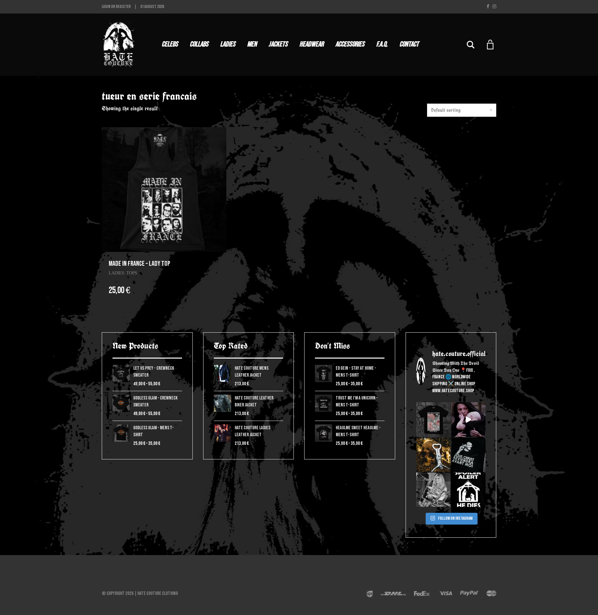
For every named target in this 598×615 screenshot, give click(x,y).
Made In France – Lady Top (139, 264)
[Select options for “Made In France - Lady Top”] (217, 263)
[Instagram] (494, 6)
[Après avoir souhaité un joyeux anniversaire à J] (468, 455)
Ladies (227, 44)
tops (131, 272)
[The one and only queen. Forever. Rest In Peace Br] (433, 490)
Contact (409, 44)
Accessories (349, 44)
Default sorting (446, 110)
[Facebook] (488, 6)
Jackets (278, 44)
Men (252, 44)
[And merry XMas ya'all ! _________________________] (468, 490)
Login (106, 6)
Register (123, 6)
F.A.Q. (382, 44)
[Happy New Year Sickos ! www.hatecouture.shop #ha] (468, 419)
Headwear (311, 44)
